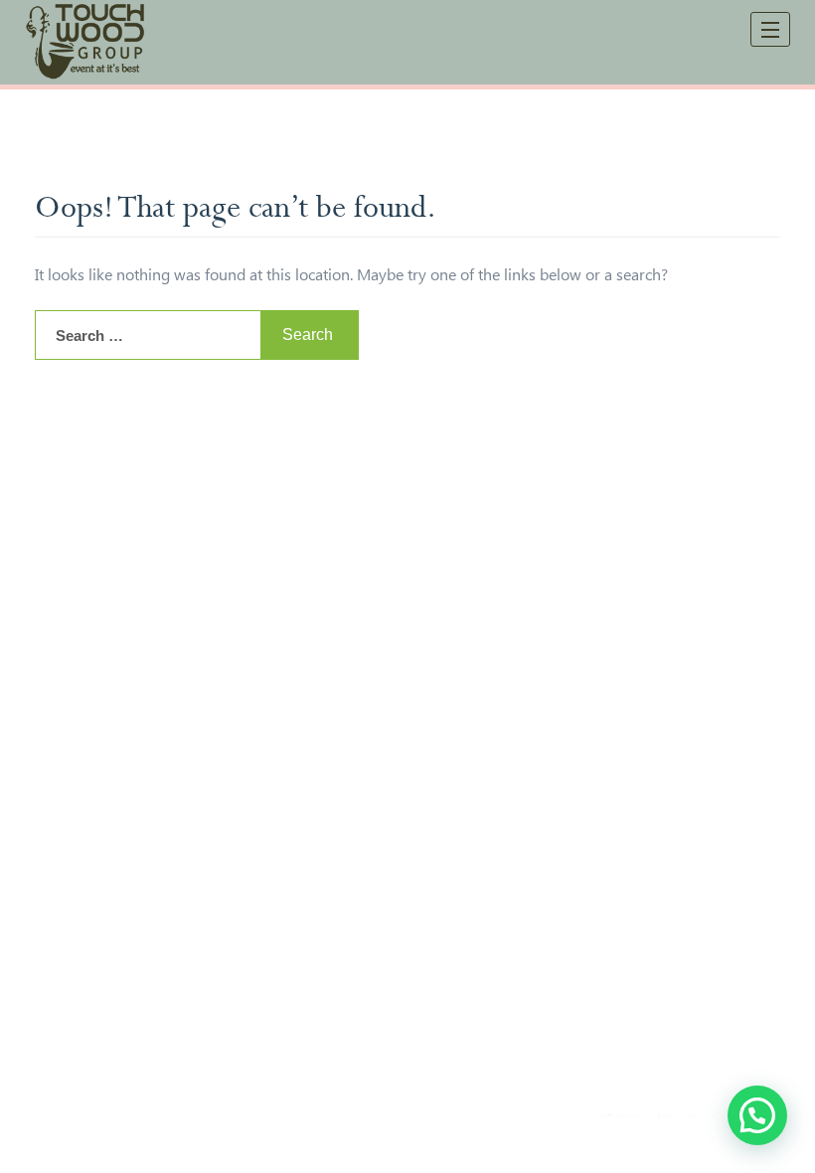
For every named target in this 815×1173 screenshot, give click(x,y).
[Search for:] (148, 335)
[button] (757, 1115)
